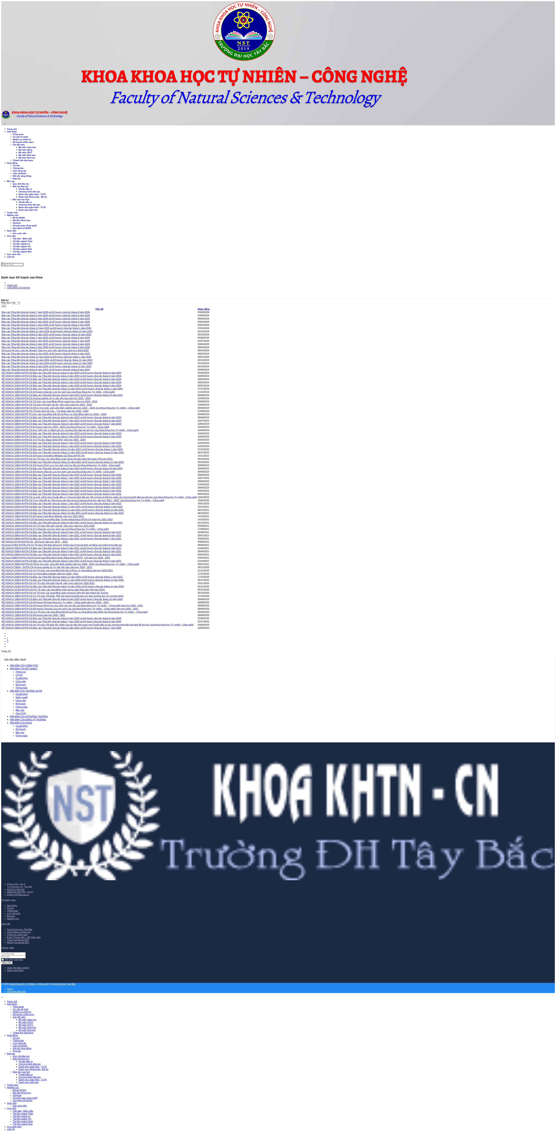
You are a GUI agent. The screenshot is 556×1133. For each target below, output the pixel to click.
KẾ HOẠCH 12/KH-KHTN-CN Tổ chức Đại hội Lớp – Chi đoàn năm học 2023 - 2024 (45, 411)
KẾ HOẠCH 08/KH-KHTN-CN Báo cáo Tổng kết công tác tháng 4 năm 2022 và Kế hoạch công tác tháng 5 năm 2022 (61, 487)
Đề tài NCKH (19, 218)
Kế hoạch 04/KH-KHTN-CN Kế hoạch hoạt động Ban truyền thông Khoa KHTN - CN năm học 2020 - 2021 (56, 558)
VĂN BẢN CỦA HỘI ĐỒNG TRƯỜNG (29, 716)
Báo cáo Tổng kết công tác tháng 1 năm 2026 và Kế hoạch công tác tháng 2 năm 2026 (46, 325)
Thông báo (22, 687)
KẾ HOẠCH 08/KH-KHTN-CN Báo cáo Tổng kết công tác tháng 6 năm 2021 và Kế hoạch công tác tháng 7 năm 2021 (61, 538)
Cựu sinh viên (14, 254)
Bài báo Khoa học (21, 220)
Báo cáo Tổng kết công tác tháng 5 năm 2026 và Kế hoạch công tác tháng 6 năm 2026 (46, 315)
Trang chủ (12, 129)
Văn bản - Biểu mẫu (22, 238)
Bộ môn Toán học (27, 147)
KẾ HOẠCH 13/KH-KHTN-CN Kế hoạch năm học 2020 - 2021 (33, 615)
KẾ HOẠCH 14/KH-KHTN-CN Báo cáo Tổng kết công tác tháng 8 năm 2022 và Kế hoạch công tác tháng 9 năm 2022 (61, 475)
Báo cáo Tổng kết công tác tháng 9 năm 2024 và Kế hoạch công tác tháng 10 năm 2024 (46, 366)
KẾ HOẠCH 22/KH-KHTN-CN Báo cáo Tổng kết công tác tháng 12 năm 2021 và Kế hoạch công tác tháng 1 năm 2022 (62, 507)
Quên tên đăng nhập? (18, 968)
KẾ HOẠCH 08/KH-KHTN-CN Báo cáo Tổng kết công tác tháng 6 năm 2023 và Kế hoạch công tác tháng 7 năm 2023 (61, 424)
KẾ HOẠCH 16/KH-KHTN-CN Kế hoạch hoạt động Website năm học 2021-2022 (43, 516)
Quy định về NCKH (22, 228)
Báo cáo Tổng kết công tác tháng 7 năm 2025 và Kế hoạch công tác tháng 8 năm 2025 (46, 338)
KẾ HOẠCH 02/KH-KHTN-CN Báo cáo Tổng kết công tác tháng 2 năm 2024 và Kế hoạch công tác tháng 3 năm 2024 (61, 382)
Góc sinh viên (19, 233)
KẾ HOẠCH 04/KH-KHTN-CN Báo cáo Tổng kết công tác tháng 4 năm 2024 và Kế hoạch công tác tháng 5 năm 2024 (61, 376)
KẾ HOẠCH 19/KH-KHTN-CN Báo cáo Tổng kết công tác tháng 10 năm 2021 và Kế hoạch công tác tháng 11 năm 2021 (63, 513)
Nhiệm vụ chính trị (22, 139)
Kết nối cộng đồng (22, 176)
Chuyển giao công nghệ (25, 225)
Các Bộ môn (19, 144)
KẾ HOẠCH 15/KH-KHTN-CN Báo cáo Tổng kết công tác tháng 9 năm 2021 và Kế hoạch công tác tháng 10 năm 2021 (62, 522)
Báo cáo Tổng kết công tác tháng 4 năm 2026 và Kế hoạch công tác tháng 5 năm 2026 (46, 318)
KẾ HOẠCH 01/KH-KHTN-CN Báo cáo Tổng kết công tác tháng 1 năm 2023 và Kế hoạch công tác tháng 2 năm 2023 (61, 446)
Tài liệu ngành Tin (22, 246)
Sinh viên (11, 231)
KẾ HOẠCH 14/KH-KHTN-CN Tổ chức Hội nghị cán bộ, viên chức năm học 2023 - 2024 (47, 405)
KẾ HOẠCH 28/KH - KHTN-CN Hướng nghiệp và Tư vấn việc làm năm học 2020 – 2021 (47, 567)
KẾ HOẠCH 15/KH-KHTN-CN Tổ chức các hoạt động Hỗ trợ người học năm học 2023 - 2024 (49, 401)
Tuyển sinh (12, 212)
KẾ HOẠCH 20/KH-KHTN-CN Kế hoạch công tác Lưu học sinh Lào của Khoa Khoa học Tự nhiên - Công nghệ (58, 392)
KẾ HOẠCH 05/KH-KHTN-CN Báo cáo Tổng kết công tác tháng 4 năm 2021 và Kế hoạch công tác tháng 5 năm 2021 (61, 551)
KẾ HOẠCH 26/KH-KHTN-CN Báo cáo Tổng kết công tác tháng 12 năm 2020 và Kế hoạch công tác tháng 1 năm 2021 (62, 577)
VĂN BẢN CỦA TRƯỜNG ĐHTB (26, 691)
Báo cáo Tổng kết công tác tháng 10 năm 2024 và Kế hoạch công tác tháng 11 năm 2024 (47, 363)
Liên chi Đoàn (19, 173)
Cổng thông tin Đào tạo (19, 932)
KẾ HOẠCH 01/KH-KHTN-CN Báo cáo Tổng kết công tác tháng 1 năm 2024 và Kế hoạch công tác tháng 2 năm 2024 (61, 385)
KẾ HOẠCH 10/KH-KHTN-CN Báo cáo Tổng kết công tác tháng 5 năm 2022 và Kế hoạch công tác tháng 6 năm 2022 (61, 484)
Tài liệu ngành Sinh (22, 249)
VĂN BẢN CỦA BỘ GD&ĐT (24, 668)
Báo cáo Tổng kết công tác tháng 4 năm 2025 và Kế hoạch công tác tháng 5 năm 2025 (46, 347)
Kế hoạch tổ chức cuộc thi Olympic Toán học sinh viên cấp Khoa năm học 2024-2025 (45, 350)
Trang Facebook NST (18, 940)
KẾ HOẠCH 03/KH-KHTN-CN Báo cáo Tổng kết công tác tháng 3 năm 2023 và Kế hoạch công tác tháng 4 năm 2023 (61, 436)
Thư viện (11, 236)
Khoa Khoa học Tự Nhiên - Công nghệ (29, 984)
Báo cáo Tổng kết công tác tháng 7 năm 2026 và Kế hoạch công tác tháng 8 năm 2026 (46, 312)
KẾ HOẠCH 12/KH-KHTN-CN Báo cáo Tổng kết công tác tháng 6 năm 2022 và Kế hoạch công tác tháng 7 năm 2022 (61, 481)
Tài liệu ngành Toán (22, 241)
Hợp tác (17, 178)
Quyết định (22, 678)
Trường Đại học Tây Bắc (19, 929)
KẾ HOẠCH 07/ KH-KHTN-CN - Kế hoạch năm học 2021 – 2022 (35, 542)
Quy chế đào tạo (21, 184)
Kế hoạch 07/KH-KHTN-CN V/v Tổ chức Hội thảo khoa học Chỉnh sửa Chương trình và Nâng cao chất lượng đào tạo (62, 545)
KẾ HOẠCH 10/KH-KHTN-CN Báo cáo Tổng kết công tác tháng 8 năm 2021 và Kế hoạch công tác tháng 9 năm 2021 (61, 532)
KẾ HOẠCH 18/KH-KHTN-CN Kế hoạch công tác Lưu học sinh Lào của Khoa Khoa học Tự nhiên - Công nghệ (58, 471)
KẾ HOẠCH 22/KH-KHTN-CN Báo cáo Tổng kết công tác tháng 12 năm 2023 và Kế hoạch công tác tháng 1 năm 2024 (62, 389)
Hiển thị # (6, 303)
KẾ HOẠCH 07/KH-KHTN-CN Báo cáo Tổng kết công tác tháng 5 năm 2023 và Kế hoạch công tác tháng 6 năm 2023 (61, 433)
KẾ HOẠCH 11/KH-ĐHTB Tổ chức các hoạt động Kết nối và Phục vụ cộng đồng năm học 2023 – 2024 (54, 414)
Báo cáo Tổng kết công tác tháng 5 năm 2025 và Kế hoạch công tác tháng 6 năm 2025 (46, 344)
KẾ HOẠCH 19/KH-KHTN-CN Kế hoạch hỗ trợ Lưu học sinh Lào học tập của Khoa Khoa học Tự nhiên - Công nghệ (61, 465)
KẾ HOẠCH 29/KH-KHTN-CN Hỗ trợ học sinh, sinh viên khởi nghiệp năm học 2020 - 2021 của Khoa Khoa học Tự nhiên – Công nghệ (70, 564)
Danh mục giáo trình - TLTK (32, 194)
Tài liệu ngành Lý (21, 244)
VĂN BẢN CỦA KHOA (21, 722)
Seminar (17, 223)
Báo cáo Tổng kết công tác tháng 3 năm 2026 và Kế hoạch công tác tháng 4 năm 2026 (46, 322)
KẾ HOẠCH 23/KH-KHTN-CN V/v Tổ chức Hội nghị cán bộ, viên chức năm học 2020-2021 (48, 583)
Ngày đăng (204, 309)
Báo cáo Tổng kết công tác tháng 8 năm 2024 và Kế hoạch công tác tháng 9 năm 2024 (46, 369)
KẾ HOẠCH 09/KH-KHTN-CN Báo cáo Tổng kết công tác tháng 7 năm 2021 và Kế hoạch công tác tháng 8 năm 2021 (61, 535)
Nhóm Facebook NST (18, 942)
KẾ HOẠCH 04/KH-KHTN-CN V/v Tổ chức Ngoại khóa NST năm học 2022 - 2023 (44, 440)
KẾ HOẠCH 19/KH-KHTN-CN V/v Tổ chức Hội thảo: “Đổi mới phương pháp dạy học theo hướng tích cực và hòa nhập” (63, 596)
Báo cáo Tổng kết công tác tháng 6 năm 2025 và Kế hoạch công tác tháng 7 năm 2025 (46, 341)
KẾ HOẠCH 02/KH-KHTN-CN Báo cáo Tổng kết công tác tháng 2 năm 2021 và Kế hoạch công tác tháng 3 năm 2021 (61, 561)
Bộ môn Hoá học (27, 158)
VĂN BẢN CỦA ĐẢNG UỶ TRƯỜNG (28, 719)
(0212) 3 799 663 (15, 889)
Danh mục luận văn (28, 210)
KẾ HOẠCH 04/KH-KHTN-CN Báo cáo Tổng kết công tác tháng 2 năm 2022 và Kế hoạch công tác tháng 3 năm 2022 (61, 494)
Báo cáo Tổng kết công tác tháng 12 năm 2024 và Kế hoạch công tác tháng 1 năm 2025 (46, 357)
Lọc (3, 306)
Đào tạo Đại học (21, 186)
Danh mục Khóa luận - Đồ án (33, 197)
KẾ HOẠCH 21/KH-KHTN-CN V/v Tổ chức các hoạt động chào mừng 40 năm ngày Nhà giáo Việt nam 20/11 (57, 459)
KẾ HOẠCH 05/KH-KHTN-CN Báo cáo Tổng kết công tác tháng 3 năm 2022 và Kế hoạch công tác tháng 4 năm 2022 (61, 491)
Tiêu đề (99, 309)
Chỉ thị (19, 675)
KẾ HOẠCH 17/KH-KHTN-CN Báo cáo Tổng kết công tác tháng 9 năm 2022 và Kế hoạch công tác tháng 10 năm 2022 (62, 468)
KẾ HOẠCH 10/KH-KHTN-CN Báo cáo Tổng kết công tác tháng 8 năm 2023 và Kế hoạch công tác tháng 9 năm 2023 (61, 417)
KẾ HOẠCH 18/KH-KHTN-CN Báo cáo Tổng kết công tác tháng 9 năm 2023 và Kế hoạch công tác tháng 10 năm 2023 (62, 395)
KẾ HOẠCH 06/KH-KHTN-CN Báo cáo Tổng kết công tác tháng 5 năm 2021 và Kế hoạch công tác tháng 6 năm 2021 (61, 548)
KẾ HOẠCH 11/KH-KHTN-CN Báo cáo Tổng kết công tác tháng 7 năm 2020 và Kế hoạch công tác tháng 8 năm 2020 (61, 621)
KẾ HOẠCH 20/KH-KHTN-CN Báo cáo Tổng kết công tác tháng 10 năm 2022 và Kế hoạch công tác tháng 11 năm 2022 (63, 462)
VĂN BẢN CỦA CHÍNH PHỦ (24, 665)
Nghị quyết (22, 697)
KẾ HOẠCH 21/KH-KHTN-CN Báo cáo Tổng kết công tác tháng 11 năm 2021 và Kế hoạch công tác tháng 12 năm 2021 (63, 510)
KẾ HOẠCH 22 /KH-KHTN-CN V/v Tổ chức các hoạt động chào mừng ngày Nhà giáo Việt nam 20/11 (53, 589)
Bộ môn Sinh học (27, 155)
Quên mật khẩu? (15, 970)
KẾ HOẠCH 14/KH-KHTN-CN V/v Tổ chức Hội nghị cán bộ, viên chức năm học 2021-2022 (48, 526)
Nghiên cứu (13, 215)
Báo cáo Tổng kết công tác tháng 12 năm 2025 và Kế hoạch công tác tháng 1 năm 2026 (46, 328)
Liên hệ (10, 257)
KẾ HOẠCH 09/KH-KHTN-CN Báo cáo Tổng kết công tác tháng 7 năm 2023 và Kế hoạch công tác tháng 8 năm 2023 (61, 420)
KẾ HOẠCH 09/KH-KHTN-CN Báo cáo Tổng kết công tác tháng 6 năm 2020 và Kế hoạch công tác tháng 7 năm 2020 (61, 628)
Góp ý (10, 989)
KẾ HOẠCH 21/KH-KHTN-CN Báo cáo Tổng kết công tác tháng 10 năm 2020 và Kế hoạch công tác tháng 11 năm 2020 (63, 586)
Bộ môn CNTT (25, 152)
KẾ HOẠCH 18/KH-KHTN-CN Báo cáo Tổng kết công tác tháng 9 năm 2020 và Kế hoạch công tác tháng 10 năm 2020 (62, 599)
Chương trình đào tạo (29, 191)
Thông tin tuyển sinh (17, 935)
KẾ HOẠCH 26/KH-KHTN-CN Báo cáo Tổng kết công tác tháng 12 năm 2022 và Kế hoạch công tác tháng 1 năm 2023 (62, 449)
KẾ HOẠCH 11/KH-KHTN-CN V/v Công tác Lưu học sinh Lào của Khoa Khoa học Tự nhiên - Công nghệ (55, 529)
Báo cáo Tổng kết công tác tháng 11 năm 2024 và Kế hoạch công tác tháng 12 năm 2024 (47, 360)
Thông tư (21, 671)
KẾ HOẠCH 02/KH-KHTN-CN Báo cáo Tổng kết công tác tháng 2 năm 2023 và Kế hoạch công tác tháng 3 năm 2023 (61, 443)
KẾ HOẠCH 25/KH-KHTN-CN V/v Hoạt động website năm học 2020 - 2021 (40, 574)
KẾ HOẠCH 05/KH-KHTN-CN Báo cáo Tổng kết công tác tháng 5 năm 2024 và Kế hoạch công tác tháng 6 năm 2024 (61, 373)
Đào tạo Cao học (21, 199)
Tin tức (16, 165)
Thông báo (18, 168)
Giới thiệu (12, 131)
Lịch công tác (19, 171)
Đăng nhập (6, 963)
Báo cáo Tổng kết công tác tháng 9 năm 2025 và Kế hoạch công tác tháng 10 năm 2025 (46, 334)
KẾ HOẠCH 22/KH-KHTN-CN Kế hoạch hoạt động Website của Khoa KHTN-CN (43, 456)
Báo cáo (20, 710)
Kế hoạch (21, 684)
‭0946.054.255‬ (14, 892)
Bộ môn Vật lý (25, 150)
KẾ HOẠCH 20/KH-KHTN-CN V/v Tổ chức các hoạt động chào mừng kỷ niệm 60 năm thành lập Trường (55, 593)
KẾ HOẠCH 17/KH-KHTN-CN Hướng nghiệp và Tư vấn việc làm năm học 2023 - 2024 (46, 398)
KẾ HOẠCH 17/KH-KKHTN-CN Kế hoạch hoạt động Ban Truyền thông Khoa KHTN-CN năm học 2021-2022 (57, 519)
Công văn (21, 681)
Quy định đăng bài (16, 991)
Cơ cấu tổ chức (20, 137)
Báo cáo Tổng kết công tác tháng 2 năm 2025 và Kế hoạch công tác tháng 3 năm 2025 (46, 353)
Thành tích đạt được (23, 160)
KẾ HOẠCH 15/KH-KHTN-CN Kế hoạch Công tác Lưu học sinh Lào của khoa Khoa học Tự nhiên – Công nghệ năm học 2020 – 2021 (70, 609)
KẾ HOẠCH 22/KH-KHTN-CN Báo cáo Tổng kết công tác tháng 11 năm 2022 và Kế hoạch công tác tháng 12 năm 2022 (63, 452)
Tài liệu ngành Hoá (22, 251)
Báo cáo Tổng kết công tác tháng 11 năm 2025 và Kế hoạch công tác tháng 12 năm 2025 (47, 331)
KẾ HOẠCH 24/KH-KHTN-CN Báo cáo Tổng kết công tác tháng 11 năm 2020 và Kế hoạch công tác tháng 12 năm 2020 (63, 580)
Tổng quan (18, 134)
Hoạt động (12, 163)
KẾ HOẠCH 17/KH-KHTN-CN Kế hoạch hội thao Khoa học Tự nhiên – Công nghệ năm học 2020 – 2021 (55, 602)
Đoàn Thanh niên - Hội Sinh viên (24, 937)
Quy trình (21, 713)
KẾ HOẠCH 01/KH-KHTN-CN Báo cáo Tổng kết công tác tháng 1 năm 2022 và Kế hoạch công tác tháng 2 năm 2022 (61, 503)
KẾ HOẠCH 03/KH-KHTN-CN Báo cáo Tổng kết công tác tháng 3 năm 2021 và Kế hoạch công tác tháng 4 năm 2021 (61, 554)
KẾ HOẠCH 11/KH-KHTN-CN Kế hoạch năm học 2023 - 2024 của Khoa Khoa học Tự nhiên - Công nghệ (55, 427)
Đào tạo (11, 181)
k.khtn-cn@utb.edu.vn (18, 895)
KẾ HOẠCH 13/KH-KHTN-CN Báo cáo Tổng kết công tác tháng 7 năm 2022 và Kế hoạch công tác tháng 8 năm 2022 (61, 478)
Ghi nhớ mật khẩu (14, 960)
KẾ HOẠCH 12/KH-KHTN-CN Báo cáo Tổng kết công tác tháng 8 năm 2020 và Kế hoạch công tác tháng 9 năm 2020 (61, 618)
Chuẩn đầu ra (25, 189)
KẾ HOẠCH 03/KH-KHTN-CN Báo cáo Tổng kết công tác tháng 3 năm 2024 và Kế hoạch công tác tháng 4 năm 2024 (61, 379)
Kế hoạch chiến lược (23, 142)
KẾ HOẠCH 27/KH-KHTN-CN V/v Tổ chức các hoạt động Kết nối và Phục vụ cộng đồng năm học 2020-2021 (57, 570)
